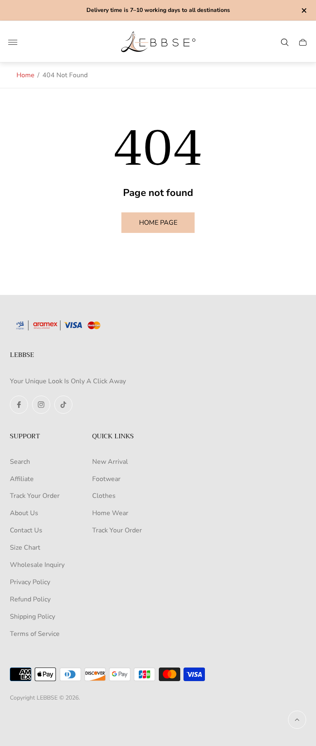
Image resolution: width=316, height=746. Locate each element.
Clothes (104, 495)
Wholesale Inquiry (37, 564)
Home (25, 75)
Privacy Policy (30, 582)
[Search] (285, 42)
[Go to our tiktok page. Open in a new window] (63, 405)
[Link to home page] (61, 326)
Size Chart (25, 547)
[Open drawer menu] (13, 42)
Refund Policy (30, 599)
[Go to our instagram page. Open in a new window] (41, 405)
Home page (158, 222)
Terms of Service (35, 633)
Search (20, 461)
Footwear (106, 479)
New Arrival (110, 461)
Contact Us (26, 530)
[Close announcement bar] (303, 10)
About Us (24, 513)
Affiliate (22, 479)
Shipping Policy (32, 616)
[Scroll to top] (297, 720)
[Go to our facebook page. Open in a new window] (19, 405)
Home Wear (110, 513)
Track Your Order (35, 495)
